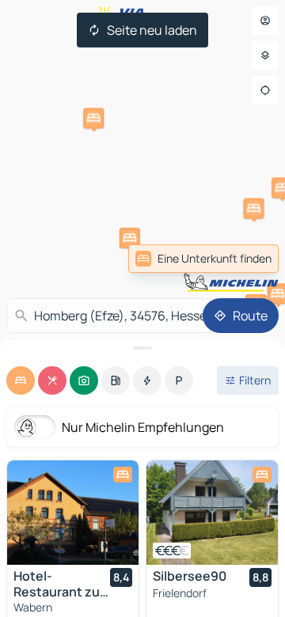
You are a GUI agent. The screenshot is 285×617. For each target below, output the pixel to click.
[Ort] (265, 90)
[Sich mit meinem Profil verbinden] (265, 20)
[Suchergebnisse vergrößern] (142, 348)
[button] (93, 118)
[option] (20, 380)
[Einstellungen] (265, 55)
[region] (73, 512)
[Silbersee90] (212, 512)
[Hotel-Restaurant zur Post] (73, 512)
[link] (244, 258)
